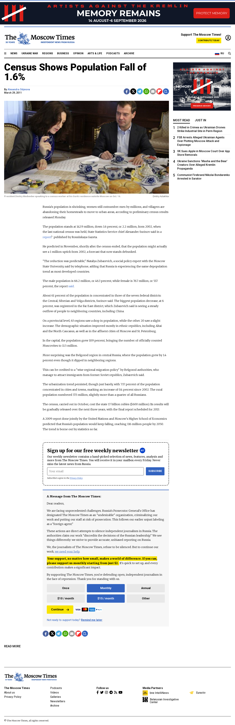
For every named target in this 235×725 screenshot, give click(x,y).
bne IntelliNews (159, 692)
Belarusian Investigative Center (164, 701)
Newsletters (57, 701)
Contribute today (209, 40)
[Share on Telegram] (140, 91)
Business (63, 53)
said (71, 286)
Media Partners (153, 688)
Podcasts (113, 53)
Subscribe (155, 471)
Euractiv (201, 692)
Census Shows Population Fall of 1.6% (75, 72)
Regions (47, 53)
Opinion (78, 53)
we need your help (67, 551)
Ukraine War (30, 53)
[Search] (229, 53)
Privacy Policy (76, 478)
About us (9, 692)
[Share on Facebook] (127, 91)
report (47, 237)
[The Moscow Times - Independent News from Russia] (39, 38)
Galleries (55, 696)
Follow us (103, 688)
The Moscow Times (17, 688)
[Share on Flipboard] (159, 91)
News (13, 53)
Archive (129, 53)
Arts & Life (95, 53)
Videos (54, 692)
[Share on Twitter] (133, 91)
